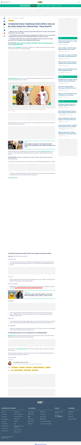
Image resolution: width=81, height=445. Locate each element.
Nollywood (54, 5)
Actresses (48, 367)
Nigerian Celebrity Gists (38, 367)
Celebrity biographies (62, 114)
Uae (12, 370)
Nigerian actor (12, 335)
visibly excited (22, 348)
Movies (38, 5)
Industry (60, 121)
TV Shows (48, 5)
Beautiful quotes (19, 370)
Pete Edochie (15, 367)
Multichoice (35, 370)
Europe (60, 44)
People (60, 65)
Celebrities (33, 5)
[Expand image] (54, 83)
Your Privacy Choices (41, 444)
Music (43, 5)
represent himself (46, 151)
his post (12, 177)
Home (9, 18)
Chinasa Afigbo (21, 28)
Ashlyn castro (27, 370)
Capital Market (61, 72)
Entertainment (25, 5)
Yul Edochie (18, 47)
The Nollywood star (13, 78)
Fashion (59, 5)
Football (60, 51)
